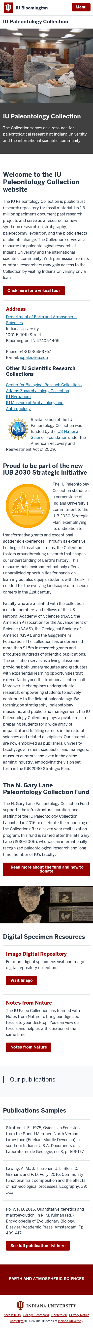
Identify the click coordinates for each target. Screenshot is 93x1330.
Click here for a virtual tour (33, 290)
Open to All (59, 1315)
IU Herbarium (18, 396)
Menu (81, 7)
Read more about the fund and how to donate (47, 869)
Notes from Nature (28, 1047)
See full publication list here (37, 1245)
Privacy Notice (79, 1315)
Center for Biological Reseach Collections (44, 384)
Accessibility (12, 1315)
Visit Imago (21, 980)
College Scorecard (36, 1315)
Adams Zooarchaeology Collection (37, 390)
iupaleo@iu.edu (34, 357)
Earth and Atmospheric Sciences (46, 1278)
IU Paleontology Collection (35, 22)
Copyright (17, 1321)
